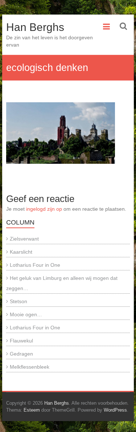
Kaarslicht (21, 252)
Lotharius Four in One (35, 265)
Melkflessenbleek (29, 367)
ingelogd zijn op (44, 209)
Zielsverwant (24, 239)
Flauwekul (21, 341)
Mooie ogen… (26, 314)
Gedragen (21, 354)
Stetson (18, 301)
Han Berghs (35, 27)
